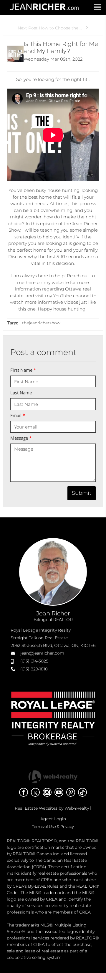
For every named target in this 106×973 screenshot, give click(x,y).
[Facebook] (23, 792)
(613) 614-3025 (34, 661)
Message (21, 438)
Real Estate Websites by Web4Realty (52, 808)
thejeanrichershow (41, 323)
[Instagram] (47, 792)
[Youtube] (58, 792)
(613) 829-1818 (34, 669)
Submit (81, 493)
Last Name (21, 393)
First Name (23, 370)
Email (17, 415)
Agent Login (53, 818)
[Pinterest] (70, 792)
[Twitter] (35, 792)
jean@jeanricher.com (42, 653)
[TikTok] (82, 792)
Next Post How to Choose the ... (50, 28)
